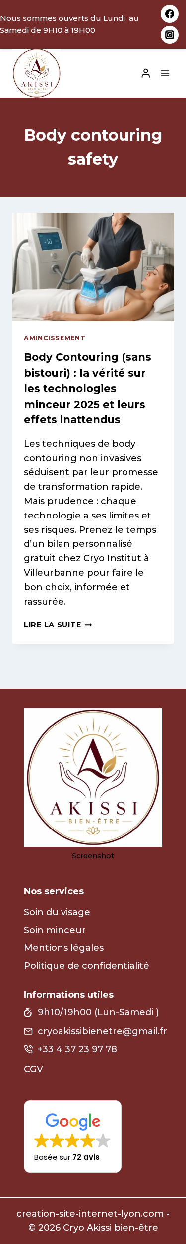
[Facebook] (170, 14)
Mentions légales (64, 947)
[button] (73, 1136)
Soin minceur (55, 930)
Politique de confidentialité (86, 965)
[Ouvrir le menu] (165, 73)
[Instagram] (170, 35)
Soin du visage (57, 912)
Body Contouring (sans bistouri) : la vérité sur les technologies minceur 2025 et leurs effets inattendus (87, 388)
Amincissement (54, 338)
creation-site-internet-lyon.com (90, 1213)
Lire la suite (58, 625)
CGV (33, 1069)
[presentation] (93, 267)
